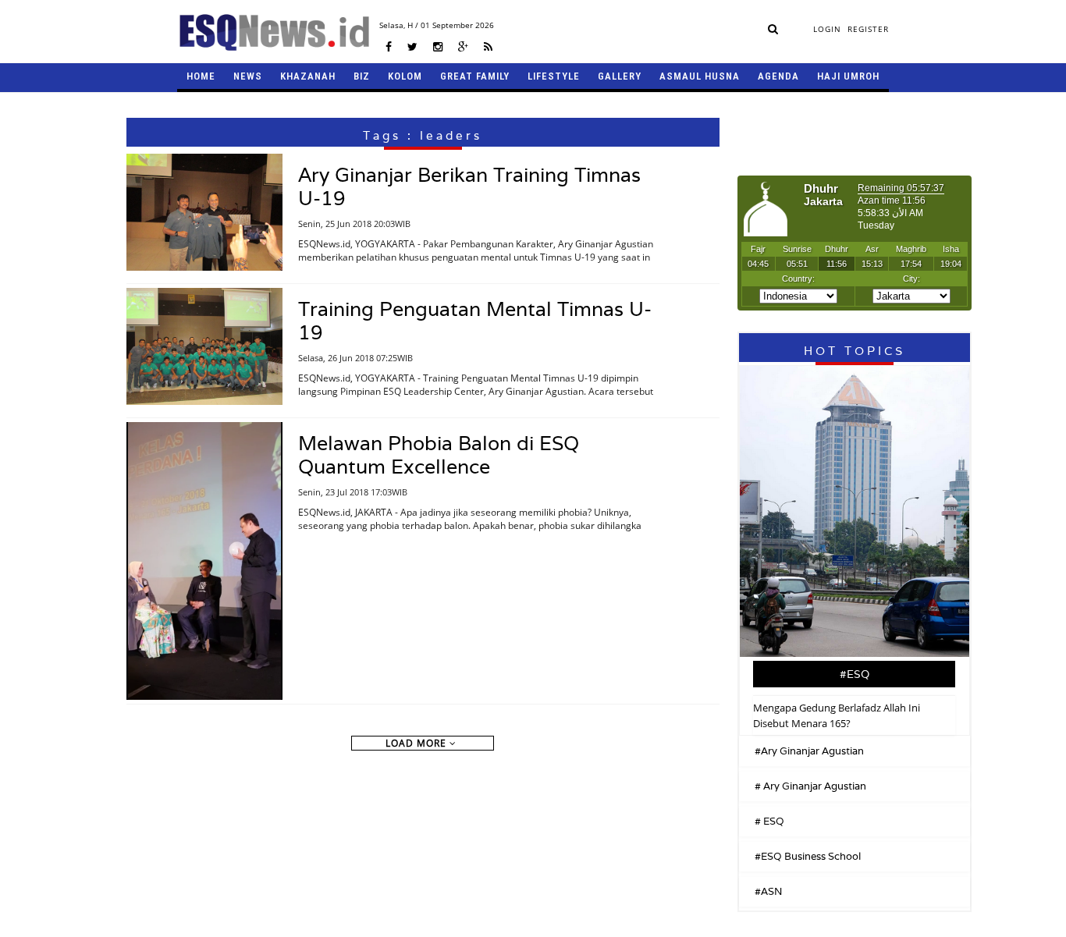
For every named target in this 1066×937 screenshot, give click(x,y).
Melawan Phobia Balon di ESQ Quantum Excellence (438, 455)
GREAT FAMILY (475, 76)
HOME (201, 76)
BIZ (362, 76)
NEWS (247, 76)
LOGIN (827, 28)
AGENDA (778, 76)
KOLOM (405, 76)
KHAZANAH (308, 76)
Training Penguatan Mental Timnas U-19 (475, 320)
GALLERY (619, 76)
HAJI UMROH (848, 76)
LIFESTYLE (554, 76)
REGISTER (868, 28)
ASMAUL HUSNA (699, 76)
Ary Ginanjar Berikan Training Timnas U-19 (469, 186)
